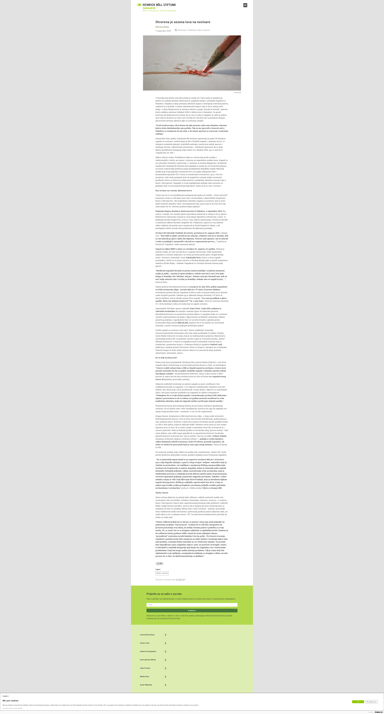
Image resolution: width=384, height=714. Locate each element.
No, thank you (371, 702)
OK (358, 702)
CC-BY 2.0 (180, 580)
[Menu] (245, 5)
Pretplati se (192, 610)
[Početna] (157, 8)
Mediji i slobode (162, 573)
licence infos (237, 92)
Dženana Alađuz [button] (162, 27)
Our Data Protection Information (11, 708)
